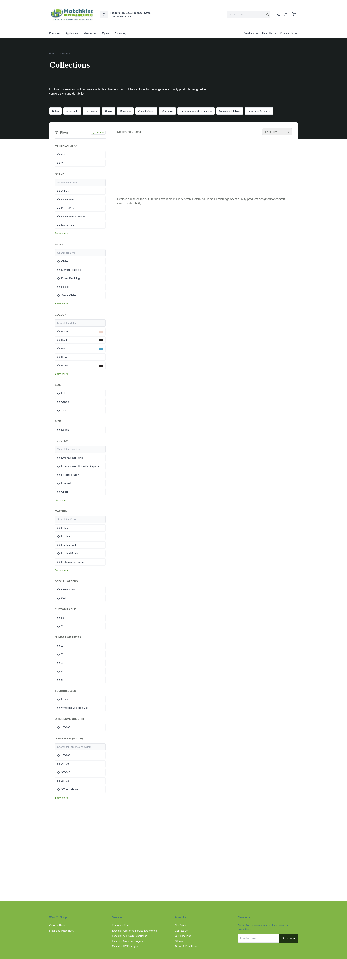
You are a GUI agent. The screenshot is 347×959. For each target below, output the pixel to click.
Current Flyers (57, 925)
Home (52, 53)
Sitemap (179, 941)
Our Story (180, 925)
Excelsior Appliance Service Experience (134, 930)
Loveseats (91, 110)
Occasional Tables (229, 110)
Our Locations (183, 935)
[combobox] (248, 14)
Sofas (55, 110)
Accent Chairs (146, 110)
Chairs (108, 110)
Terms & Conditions (186, 946)
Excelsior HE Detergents (126, 946)
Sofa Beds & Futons (259, 110)
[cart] (294, 14)
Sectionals (72, 110)
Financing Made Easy (61, 930)
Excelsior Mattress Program (128, 941)
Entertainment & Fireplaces (196, 110)
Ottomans (167, 110)
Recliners (125, 110)
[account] (286, 14)
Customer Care (121, 925)
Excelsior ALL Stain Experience (129, 935)
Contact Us (181, 930)
